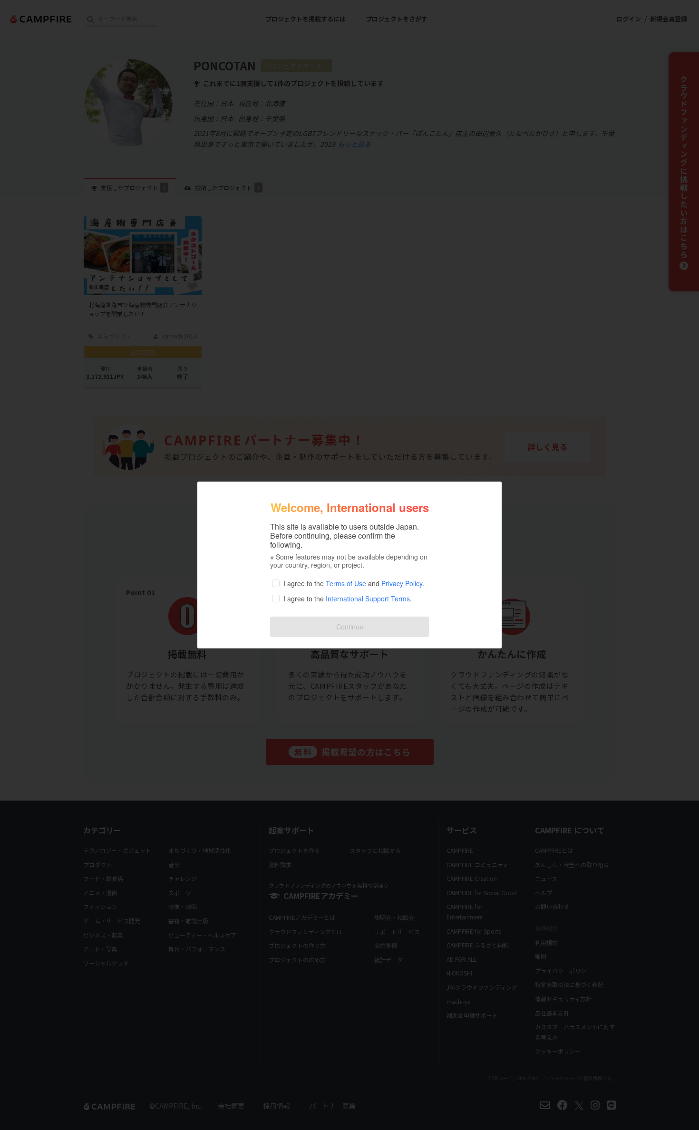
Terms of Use (346, 583)
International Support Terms (368, 598)
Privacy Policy (401, 583)
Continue (349, 626)
